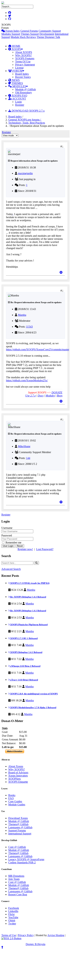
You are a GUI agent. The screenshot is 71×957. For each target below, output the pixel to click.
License (19, 67)
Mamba (22, 314)
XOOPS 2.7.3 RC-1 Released (24, 638)
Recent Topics (23, 77)
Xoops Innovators (18, 775)
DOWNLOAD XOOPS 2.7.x (28, 110)
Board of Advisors (18, 772)
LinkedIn (13, 911)
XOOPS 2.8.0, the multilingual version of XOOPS (34, 693)
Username (6, 527)
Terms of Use (8, 935)
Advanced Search (11, 569)
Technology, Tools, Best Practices (26, 122)
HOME (15, 46)
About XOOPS (23, 52)
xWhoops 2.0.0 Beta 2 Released (25, 666)
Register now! (25, 549)
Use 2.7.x (30, 395)
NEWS (15, 80)
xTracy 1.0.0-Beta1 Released (24, 679)
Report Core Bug (17, 894)
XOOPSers (14, 778)
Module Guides (16, 804)
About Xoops (15, 766)
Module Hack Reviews (23, 37)
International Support (19, 833)
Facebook (13, 908)
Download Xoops (18, 818)
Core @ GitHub (17, 847)
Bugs (59, 395)
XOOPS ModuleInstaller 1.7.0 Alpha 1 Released (33, 707)
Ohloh (11, 920)
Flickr (11, 914)
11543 (29, 326)
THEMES (17, 83)
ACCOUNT (19, 98)
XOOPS (16, 49)
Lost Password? (44, 549)
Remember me (13, 542)
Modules (50, 395)
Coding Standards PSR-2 (22, 862)
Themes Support (30, 34)
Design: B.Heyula (35, 944)
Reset (20, 546)
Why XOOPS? (23, 55)
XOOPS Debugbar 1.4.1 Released (26, 652)
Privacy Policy (26, 935)
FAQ (11, 798)
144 (28, 458)
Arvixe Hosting (55, 935)
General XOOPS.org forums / (25, 119)
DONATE (57, 392)
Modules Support (10, 34)
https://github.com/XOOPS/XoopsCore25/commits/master (37, 349)
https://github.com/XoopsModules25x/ (27, 380)
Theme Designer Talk (48, 37)
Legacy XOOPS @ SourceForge (26, 859)
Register (19, 104)
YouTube (13, 917)
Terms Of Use (23, 61)
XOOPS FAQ (19, 95)
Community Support (50, 30)
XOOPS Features (24, 58)
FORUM (17, 70)
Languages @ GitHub (20, 827)
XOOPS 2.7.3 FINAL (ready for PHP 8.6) (29, 583)
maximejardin (25, 173)
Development (46, 34)
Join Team (13, 879)
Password (6, 535)
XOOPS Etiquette (18, 781)
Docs (40, 395)
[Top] (61, 272)
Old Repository (23, 92)
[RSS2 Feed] (11, 938)
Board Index (22, 73)
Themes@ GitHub (18, 824)
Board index (15, 116)
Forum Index (12, 30)
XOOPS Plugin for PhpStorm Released (29, 624)
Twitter (12, 923)
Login (18, 101)
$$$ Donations (16, 875)
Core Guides (15, 801)
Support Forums (17, 830)
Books (11, 795)
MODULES (19, 86)
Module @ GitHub (25, 89)
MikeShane (24, 446)
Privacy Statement (25, 64)
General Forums (29, 30)
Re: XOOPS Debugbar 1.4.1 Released (28, 597)
